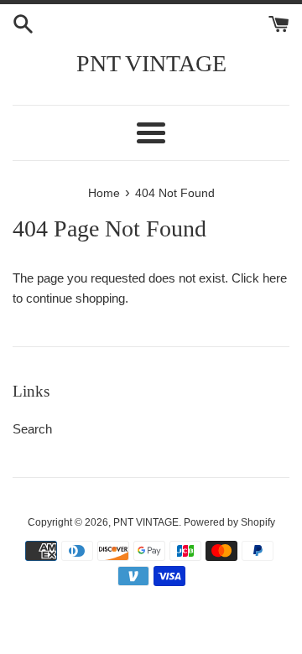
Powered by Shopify (229, 522)
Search (32, 429)
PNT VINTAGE (151, 63)
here (275, 278)
